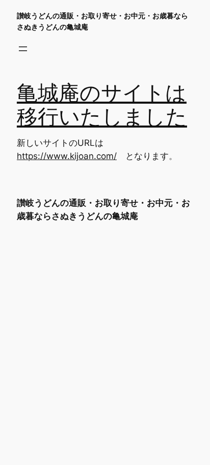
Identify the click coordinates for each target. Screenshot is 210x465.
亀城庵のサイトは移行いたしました (102, 105)
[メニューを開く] (23, 49)
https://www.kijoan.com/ (67, 156)
